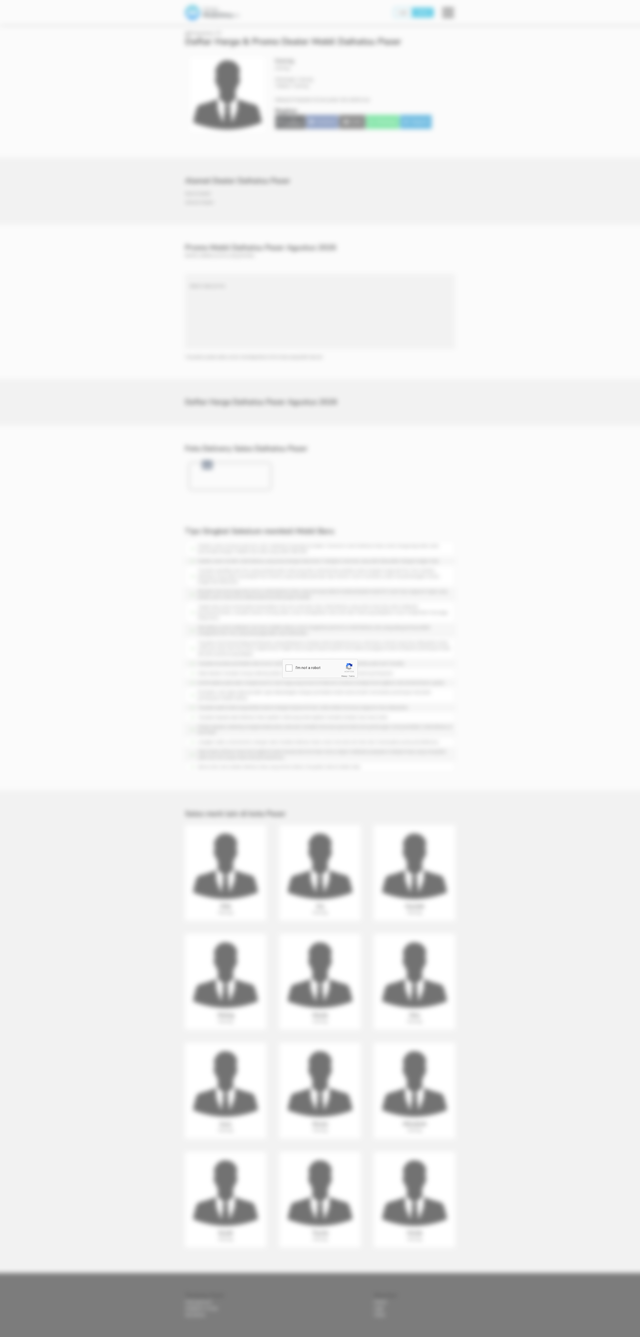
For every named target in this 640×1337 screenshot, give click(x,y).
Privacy (344, 676)
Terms (352, 676)
